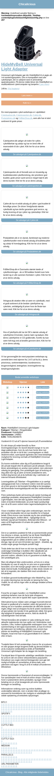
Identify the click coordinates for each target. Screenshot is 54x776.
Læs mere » (27, 95)
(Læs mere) (44, 84)
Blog (20, 772)
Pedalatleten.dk (8, 118)
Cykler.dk (37, 115)
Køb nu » (27, 103)
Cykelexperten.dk (24, 115)
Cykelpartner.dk (8, 115)
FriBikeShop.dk (25, 118)
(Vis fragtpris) (13, 89)
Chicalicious (27, 4)
